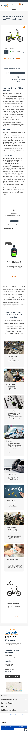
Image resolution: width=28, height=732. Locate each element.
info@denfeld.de (8, 671)
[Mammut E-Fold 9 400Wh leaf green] (14, 35)
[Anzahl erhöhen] (8, 73)
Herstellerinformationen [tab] (12, 225)
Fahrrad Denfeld (7, 703)
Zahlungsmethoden (8, 710)
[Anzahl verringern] (4, 73)
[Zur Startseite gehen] (6, 5)
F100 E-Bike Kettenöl (14, 262)
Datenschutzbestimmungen (16, 714)
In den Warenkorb (17, 73)
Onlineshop (5, 706)
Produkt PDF (22, 77)
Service (4, 696)
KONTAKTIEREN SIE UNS (12, 676)
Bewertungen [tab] (8, 228)
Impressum (24, 714)
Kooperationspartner (9, 699)
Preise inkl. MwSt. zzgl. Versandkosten (11, 68)
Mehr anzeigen (14, 220)
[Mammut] (14, 22)
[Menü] (1, 5)
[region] (14, 259)
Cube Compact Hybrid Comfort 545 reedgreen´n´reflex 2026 (14, 603)
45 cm (6, 52)
